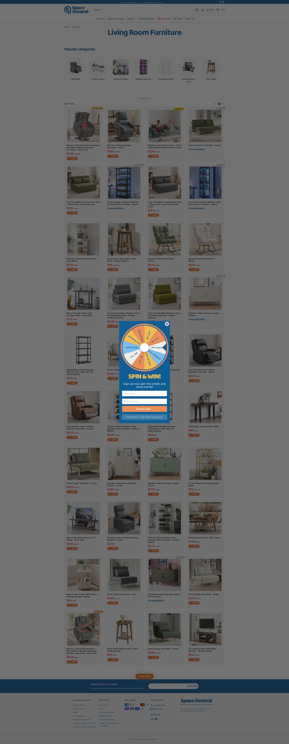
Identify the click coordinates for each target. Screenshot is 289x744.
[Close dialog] (167, 324)
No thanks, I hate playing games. (144, 417)
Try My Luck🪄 (144, 409)
